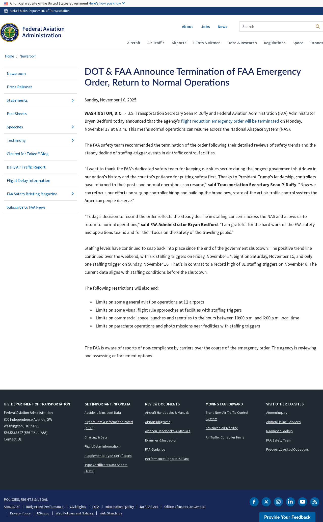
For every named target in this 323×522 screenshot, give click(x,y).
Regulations (274, 42)
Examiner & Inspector (161, 440)
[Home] (32, 34)
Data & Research (242, 42)
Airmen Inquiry (276, 412)
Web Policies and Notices (74, 513)
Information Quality (119, 506)
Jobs (205, 26)
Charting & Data (96, 437)
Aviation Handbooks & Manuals (167, 431)
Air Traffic (156, 42)
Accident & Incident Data (103, 412)
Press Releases (20, 86)
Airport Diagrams (157, 422)
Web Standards (111, 513)
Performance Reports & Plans (167, 458)
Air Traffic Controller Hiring (225, 437)
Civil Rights (78, 506)
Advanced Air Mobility (222, 428)
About (187, 26)
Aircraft (133, 42)
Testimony (16, 140)
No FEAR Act (149, 506)
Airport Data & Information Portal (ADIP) (109, 425)
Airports (179, 42)
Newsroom (28, 56)
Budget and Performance (45, 506)
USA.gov (43, 513)
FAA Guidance (155, 449)
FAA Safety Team (278, 440)
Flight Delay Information (28, 180)
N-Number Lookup (279, 431)
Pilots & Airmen (207, 42)
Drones (316, 42)
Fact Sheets (17, 113)
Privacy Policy (20, 513)
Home (9, 56)
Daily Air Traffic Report (26, 167)
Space (297, 42)
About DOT (12, 506)
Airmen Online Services (283, 422)
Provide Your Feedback (287, 517)
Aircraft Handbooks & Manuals (167, 412)
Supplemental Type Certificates (108, 455)
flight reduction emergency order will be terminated (230, 121)
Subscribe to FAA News (26, 207)
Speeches (15, 126)
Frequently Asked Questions (287, 449)
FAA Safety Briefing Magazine (32, 193)
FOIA (95, 506)
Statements (17, 100)
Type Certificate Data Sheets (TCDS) (106, 467)
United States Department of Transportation (40, 11)
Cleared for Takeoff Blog (28, 153)
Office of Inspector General (184, 506)
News (222, 26)
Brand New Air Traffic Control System (227, 415)
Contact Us (13, 439)
